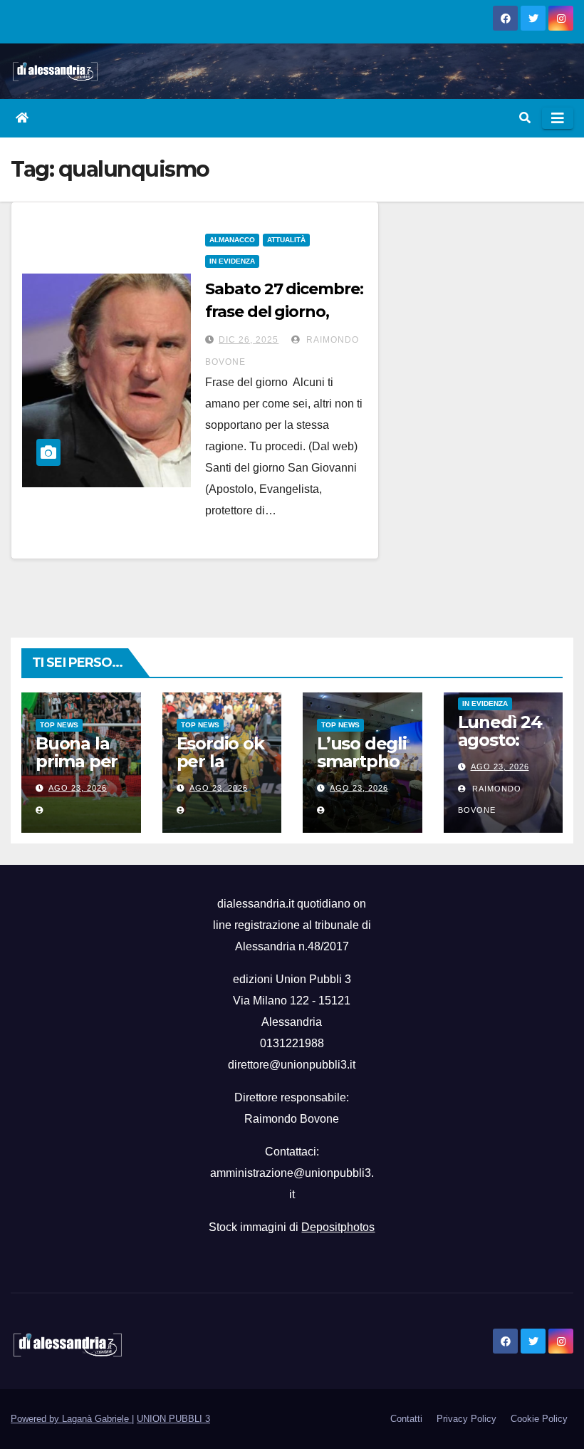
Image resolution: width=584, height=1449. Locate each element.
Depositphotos (338, 1227)
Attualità (286, 240)
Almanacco (232, 240)
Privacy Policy (466, 1418)
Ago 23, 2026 (77, 788)
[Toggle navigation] (557, 118)
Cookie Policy (539, 1418)
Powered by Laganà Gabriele (71, 1418)
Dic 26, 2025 (248, 340)
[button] (525, 118)
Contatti (406, 1418)
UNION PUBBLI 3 (173, 1418)
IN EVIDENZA (232, 261)
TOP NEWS (59, 725)
